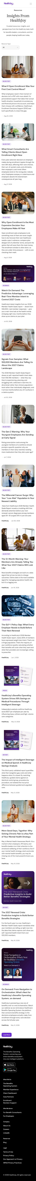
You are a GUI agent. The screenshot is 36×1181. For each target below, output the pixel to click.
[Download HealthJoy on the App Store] (9, 1065)
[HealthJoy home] (9, 3)
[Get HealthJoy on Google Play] (10, 1070)
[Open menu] (31, 4)
